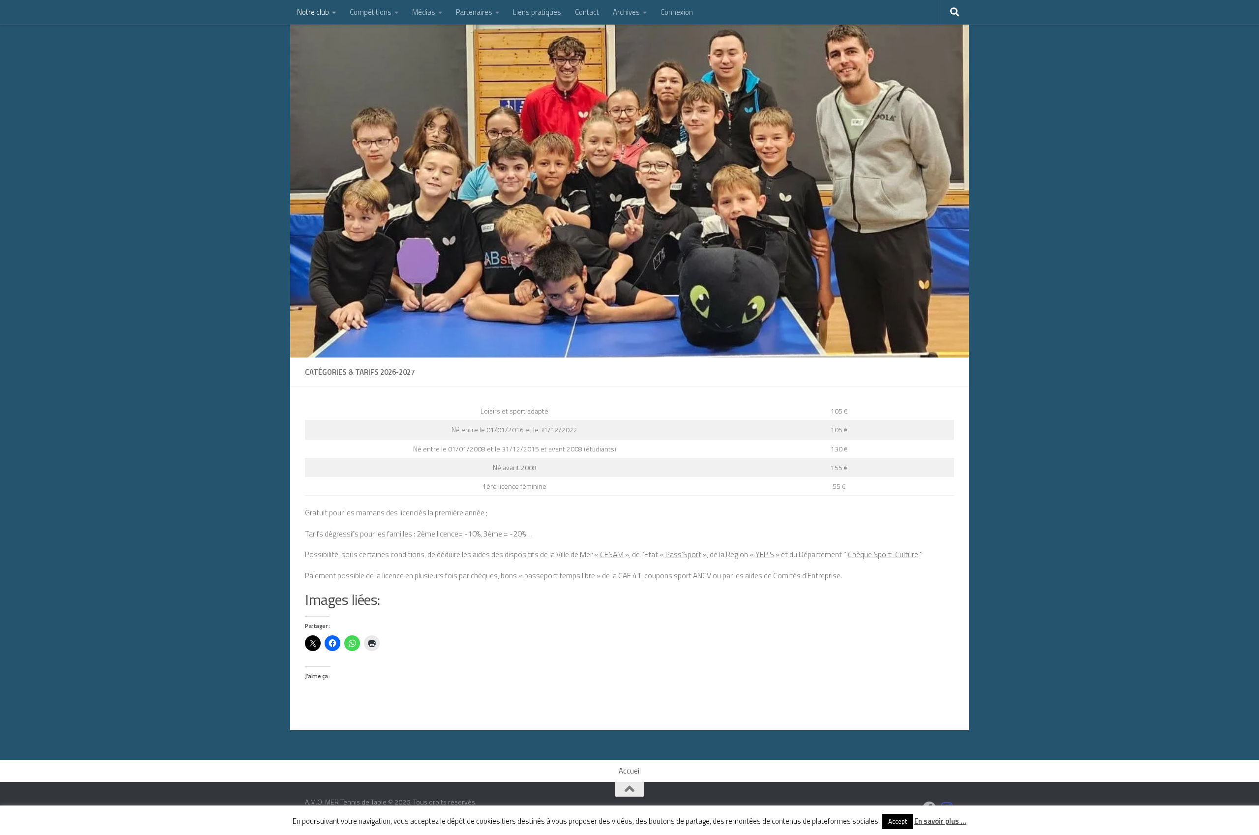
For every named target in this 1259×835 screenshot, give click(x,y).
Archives (626, 12)
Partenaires (474, 12)
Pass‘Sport (683, 554)
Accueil (630, 770)
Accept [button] (897, 821)
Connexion (676, 12)
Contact (587, 12)
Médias (423, 12)
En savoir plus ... (940, 821)
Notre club (313, 12)
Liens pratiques (537, 12)
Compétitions (370, 12)
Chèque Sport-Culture (883, 554)
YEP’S (764, 554)
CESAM (612, 554)
